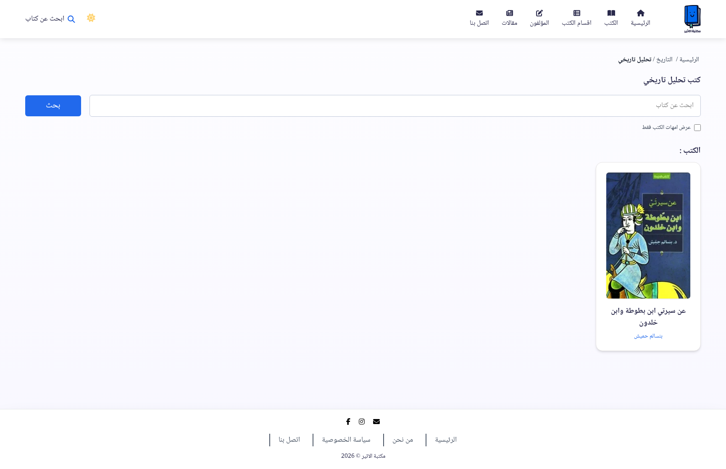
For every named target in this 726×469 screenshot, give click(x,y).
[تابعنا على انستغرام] (362, 423)
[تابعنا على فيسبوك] (348, 423)
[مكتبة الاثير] (692, 19)
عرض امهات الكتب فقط (666, 127)
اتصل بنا (289, 440)
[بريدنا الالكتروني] (376, 423)
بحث (53, 106)
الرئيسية (689, 60)
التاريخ (664, 60)
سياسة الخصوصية (346, 440)
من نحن (402, 440)
